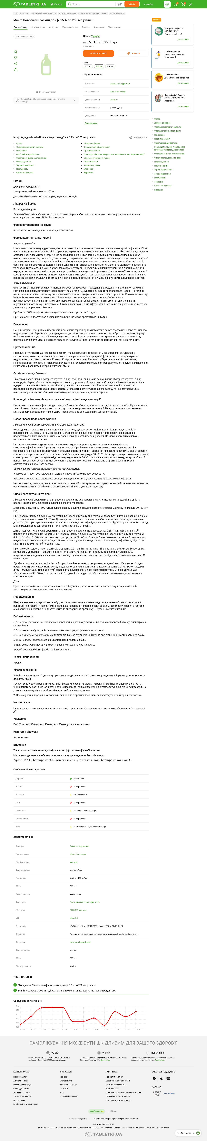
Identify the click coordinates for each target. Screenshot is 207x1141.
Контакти (64, 1089)
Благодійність (66, 1081)
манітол (114, 100)
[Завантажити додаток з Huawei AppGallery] (168, 1078)
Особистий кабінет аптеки (118, 1081)
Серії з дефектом (21, 1089)
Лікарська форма (92, 143)
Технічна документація (116, 1085)
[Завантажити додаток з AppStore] (161, 1078)
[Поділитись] (15, 63)
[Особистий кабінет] (191, 4)
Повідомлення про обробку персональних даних (116, 1118)
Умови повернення (22, 1096)
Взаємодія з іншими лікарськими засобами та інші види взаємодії (114, 154)
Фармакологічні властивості (97, 147)
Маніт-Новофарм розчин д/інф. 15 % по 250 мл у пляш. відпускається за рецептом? (67, 990)
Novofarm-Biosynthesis (80, 942)
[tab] (20, 27)
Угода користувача (78, 1118)
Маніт (104, 13)
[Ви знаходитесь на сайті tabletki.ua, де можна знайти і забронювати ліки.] (29, 4)
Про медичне (19, 1100)
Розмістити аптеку (114, 1077)
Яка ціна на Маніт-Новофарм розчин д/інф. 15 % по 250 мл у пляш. (57, 985)
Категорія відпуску (25, 172)
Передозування (23, 161)
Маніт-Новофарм (117, 13)
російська (112, 1111)
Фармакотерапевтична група (29, 147)
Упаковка (88, 169)
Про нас (63, 1077)
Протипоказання (92, 151)
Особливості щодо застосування (31, 158)
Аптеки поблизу (20, 1081)
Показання (21, 151)
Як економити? (20, 1077)
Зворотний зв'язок (68, 1085)
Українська (95, 1111)
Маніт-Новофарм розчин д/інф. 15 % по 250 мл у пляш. (53, 20)
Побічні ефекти (91, 161)
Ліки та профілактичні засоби (43, 13)
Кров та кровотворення (69, 13)
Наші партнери (112, 1089)
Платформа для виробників (118, 1100)
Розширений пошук (22, 1085)
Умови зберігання (92, 165)
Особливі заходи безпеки (27, 154)
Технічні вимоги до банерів (118, 1096)
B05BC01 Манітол (78, 910)
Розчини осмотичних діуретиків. (85, 902)
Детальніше (105, 1060)
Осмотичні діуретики (90, 13)
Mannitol (74, 918)
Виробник (88, 172)
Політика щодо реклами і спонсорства (123, 1092)
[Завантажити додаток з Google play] (154, 1078)
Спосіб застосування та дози (97, 158)
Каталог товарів (21, 13)
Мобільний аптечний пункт (25, 1104)
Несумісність (22, 169)
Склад (19, 143)
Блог (62, 1092)
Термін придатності (25, 165)
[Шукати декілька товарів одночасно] (120, 4)
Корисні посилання (68, 1096)
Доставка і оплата (21, 1092)
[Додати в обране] (15, 52)
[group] (116, 41)
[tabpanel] (81, 189)
